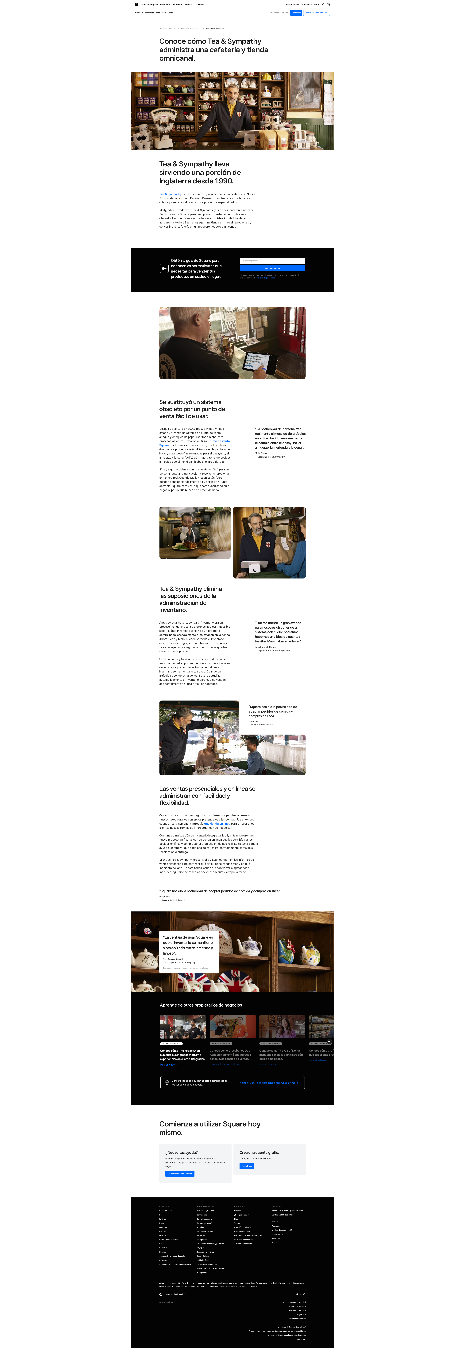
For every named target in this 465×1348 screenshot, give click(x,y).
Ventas (237, 1223)
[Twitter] (297, 1294)
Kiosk (161, 1223)
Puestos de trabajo (280, 1234)
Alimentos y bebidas (205, 1211)
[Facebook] (301, 1294)
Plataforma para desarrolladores (248, 1235)
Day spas (200, 1248)
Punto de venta (165, 1211)
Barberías (201, 1235)
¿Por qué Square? (241, 1215)
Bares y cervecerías (205, 1223)
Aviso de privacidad (297, 1310)
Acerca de (276, 1226)
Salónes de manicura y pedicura (210, 1244)
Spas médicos (203, 1256)
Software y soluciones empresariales (175, 1264)
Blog (236, 1219)
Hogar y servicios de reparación (210, 1268)
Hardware (163, 1260)
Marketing (163, 1231)
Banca (161, 1244)
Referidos (276, 1238)
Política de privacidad (266, 278)
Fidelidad (163, 1235)
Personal (163, 1248)
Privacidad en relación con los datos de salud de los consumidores (277, 1331)
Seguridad (301, 1315)
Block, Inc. (301, 1339)
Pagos (162, 1215)
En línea (162, 1219)
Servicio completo (204, 1219)
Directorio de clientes (168, 1240)
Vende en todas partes (191, 28)
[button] (329, 1041)
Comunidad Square (242, 1231)
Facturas (163, 1227)
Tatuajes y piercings (205, 1252)
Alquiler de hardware (243, 1244)
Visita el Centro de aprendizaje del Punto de (269, 1082)
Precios (237, 1211)
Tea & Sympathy (170, 194)
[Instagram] (304, 1294)
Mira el (167, 1064)
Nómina (162, 1252)
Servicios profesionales (207, 1264)
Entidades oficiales (297, 1319)
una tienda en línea (217, 823)
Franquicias (202, 1273)
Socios (275, 1242)
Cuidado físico (203, 1260)
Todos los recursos (167, 28)
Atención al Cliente (242, 1227)
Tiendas (200, 1227)
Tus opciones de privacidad (294, 1302)
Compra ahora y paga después (172, 1256)
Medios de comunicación (282, 1230)
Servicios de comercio (243, 1240)
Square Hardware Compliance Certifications (287, 1335)
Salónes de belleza (205, 1231)
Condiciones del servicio (295, 1306)
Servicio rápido (203, 1215)
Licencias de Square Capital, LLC (292, 1327)
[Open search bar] (323, 4)
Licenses (302, 1323)
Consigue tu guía (272, 268)
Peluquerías (202, 1240)
